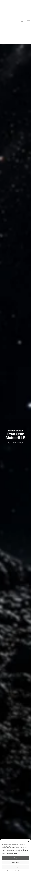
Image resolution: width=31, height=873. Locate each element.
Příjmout (15, 858)
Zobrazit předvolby (15, 867)
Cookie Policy (10, 870)
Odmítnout (15, 862)
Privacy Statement (18, 870)
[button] (28, 841)
